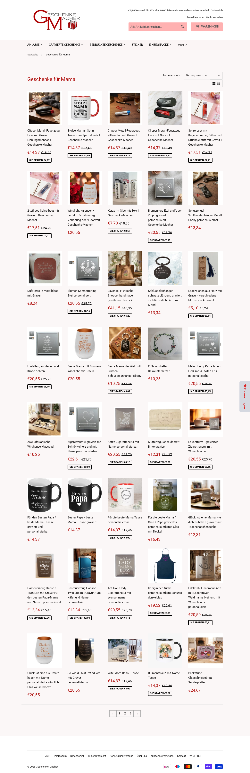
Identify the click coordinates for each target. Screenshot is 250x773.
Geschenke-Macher (47, 766)
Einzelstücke (159, 44)
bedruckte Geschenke (106, 44)
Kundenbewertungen (162, 755)
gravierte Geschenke (65, 44)
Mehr (182, 44)
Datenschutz (77, 755)
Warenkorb (210, 26)
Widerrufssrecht (97, 755)
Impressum (60, 755)
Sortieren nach (171, 75)
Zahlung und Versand (121, 755)
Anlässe (33, 44)
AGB (47, 755)
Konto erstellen (214, 17)
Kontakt (181, 755)
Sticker (137, 44)
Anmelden (192, 17)
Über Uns (142, 755)
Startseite (32, 54)
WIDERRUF (195, 755)
